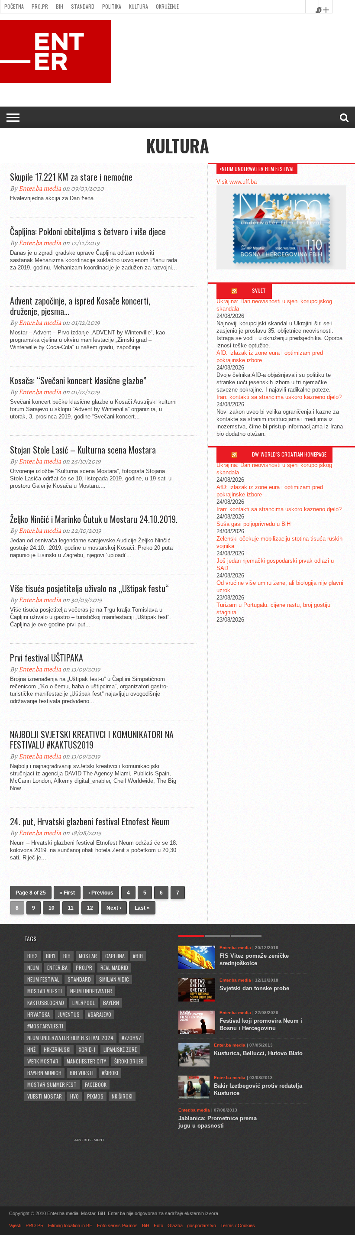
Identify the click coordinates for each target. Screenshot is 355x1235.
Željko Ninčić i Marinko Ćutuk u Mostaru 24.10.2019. (94, 519)
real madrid (114, 967)
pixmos (95, 1096)
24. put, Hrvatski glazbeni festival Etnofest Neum (90, 821)
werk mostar (42, 1061)
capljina (115, 955)
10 (51, 908)
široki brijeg (129, 1061)
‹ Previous (100, 893)
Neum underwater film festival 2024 (70, 1037)
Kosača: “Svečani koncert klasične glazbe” (78, 380)
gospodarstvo (201, 1225)
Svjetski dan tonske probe (254, 988)
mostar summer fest (52, 1084)
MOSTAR (88, 955)
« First (67, 893)
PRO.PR (40, 6)
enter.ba (57, 967)
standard (79, 979)
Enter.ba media (40, 188)
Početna (14, 6)
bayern (111, 1002)
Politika (111, 6)
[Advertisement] (93, 1163)
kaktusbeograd (45, 1002)
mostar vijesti (44, 991)
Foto (158, 1225)
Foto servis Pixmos (117, 1225)
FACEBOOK (95, 1084)
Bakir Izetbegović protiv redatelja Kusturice (258, 1089)
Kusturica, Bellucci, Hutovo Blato (258, 1053)
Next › (113, 908)
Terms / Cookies (237, 1225)
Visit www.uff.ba (236, 181)
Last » (142, 908)
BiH (59, 6)
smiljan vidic (114, 979)
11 (71, 908)
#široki (110, 1072)
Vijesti (15, 1225)
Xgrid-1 (87, 1049)
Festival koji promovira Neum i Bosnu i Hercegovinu (260, 1024)
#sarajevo (99, 1014)
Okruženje (167, 6)
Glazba (175, 1225)
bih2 (32, 955)
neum (33, 967)
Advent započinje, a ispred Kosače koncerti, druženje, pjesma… (80, 305)
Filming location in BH (70, 1225)
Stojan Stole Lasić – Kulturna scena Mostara (83, 449)
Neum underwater (91, 991)
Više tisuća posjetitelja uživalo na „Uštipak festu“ (89, 588)
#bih (138, 955)
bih (67, 955)
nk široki (122, 1096)
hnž (31, 1049)
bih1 (50, 955)
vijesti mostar (44, 1096)
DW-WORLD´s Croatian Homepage (289, 454)
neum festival (43, 979)
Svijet (259, 290)
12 (90, 908)
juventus (69, 1014)
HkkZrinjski (57, 1049)
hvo (74, 1096)
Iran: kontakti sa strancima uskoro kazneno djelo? (279, 397)
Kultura (138, 6)
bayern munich (44, 1072)
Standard (82, 6)
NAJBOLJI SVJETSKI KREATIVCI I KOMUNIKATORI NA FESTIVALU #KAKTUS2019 (92, 739)
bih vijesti (82, 1072)
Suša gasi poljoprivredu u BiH (253, 524)
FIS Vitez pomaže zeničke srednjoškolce (254, 959)
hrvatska (38, 1014)
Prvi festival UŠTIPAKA (46, 657)
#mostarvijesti (45, 1026)
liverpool (83, 1002)
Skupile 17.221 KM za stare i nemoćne (71, 177)
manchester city (86, 1061)
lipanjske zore (120, 1049)
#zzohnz (131, 1037)
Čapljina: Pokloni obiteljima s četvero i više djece (88, 231)
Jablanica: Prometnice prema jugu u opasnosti (217, 1122)
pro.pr (84, 967)
